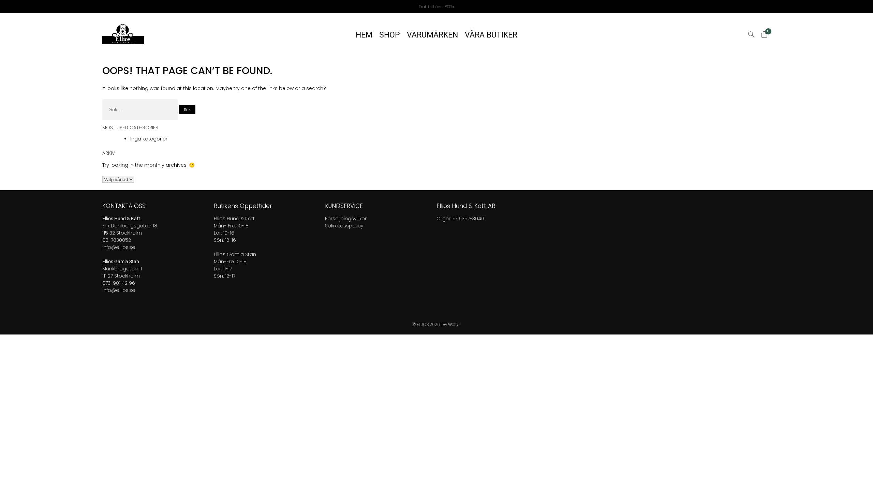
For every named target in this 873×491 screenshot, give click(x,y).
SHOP (389, 35)
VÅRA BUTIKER (491, 35)
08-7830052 (116, 240)
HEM (364, 35)
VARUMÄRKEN (432, 35)
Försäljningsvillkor (346, 218)
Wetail (454, 324)
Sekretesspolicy (344, 225)
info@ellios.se (118, 247)
